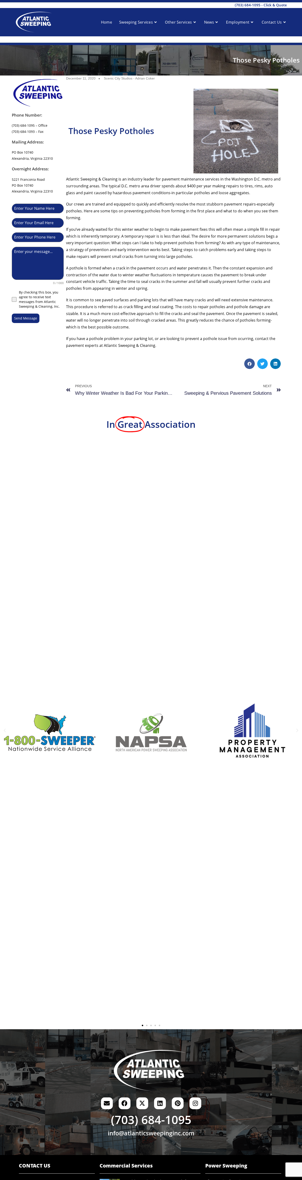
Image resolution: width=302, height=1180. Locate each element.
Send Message (25, 318)
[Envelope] (107, 1103)
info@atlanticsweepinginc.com (151, 1133)
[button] (249, 363)
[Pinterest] (178, 1103)
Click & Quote (275, 5)
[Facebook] (124, 1103)
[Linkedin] (160, 1103)
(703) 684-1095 (247, 5)
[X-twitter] (142, 1103)
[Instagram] (195, 1103)
